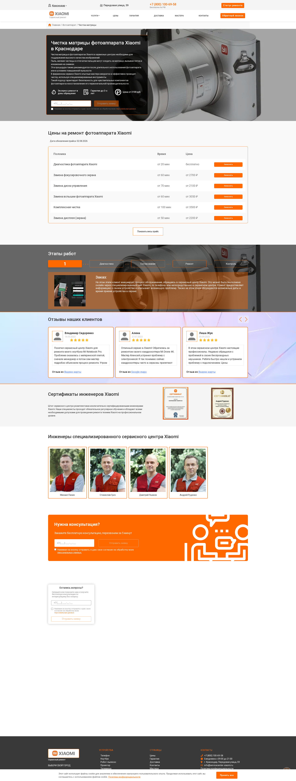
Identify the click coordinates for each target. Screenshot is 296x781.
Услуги (94, 16)
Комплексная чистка (66, 207)
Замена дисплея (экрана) (69, 218)
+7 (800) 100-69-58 (163, 4)
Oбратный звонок (232, 15)
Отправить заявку (106, 103)
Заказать (228, 164)
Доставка (159, 16)
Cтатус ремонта (233, 5)
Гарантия (134, 16)
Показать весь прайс (148, 231)
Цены (115, 16)
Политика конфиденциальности (124, 777)
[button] (240, 319)
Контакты (203, 16)
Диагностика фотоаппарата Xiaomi (75, 164)
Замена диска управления (70, 185)
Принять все (227, 775)
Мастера (179, 16)
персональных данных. (126, 109)
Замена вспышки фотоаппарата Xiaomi (78, 196)
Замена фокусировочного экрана (74, 175)
